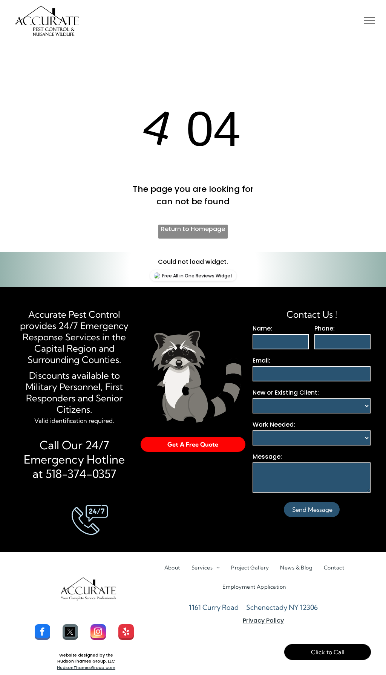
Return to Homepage (193, 229)
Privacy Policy (263, 620)
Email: (261, 360)
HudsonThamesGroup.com (86, 667)
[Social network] (70, 633)
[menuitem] (172, 567)
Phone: (324, 328)
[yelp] (126, 633)
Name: (262, 328)
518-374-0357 (81, 474)
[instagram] (98, 633)
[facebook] (42, 633)
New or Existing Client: (286, 392)
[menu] (369, 21)
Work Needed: (274, 424)
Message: (267, 456)
